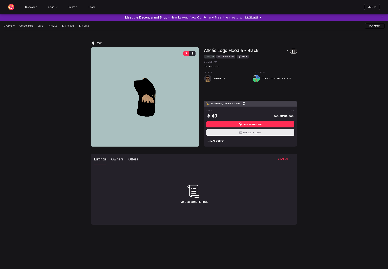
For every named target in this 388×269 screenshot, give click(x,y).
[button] (292, 51)
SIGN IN (372, 6)
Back (99, 43)
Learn (92, 6)
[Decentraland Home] (11, 7)
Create (71, 6)
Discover (30, 6)
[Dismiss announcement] (382, 17)
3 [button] (288, 51)
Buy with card (252, 132)
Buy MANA (374, 25)
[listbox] (284, 158)
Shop (51, 6)
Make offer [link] (217, 140)
